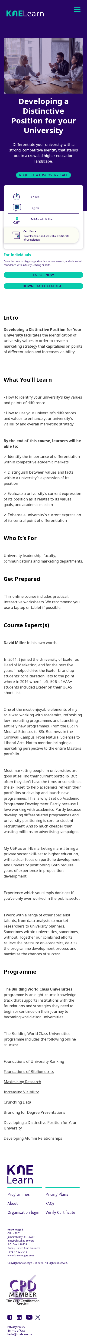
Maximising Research (22, 1081)
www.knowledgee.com (20, 1255)
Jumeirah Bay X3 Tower (20, 1236)
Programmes (18, 1193)
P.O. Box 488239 (17, 1244)
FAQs (50, 1202)
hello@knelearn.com (20, 1334)
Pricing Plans (56, 1193)
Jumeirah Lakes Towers (20, 1240)
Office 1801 (13, 1233)
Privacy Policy (16, 1327)
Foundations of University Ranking (34, 1061)
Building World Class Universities (42, 989)
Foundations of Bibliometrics (29, 1071)
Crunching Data (17, 1102)
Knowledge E (15, 1229)
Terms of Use (16, 1331)
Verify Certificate (60, 1211)
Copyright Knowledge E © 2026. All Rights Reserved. (37, 1262)
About (12, 1202)
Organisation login (23, 1211)
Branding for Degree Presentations (34, 1112)
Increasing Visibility (21, 1092)
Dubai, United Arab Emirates (23, 1248)
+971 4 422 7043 (17, 1251)
